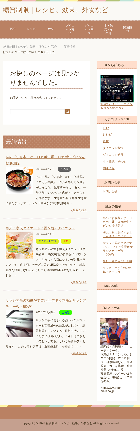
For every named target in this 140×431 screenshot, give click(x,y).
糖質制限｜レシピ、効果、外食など (55, 10)
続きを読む (80, 209)
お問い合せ (110, 191)
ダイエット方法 (70, 29)
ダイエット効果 (89, 29)
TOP (12, 28)
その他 (64, 169)
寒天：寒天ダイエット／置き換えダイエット (40, 228)
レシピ (31, 28)
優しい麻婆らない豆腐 (117, 261)
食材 (51, 28)
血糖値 (65, 312)
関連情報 (127, 29)
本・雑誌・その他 (108, 29)
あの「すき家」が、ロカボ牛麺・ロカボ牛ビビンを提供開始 (117, 221)
